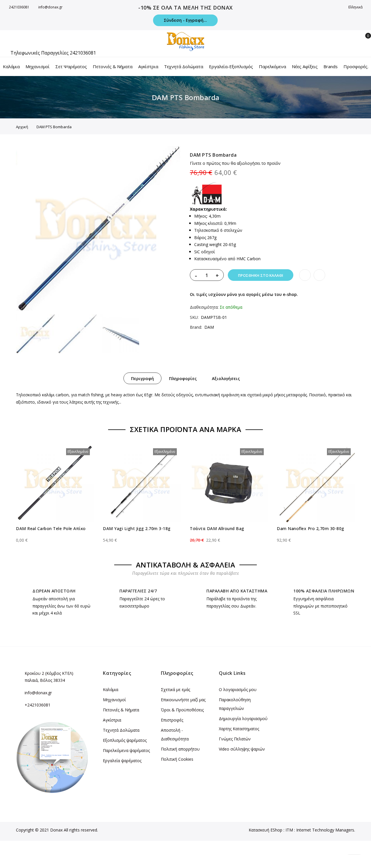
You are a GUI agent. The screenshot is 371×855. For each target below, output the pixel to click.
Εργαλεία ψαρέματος (122, 760)
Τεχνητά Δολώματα (121, 730)
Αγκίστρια (112, 720)
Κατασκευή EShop (265, 830)
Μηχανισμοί (114, 699)
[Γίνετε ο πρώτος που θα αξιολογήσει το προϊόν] (55, 535)
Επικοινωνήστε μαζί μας (183, 699)
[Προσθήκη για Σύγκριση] (319, 275)
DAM (209, 327)
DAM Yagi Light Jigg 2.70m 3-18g (137, 528)
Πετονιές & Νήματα (121, 710)
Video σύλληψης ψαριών (242, 749)
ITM (289, 830)
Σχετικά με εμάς (175, 689)
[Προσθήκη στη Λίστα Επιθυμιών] (305, 275)
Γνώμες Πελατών (235, 739)
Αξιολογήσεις (226, 378)
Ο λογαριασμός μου (238, 689)
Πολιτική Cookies (177, 759)
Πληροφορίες (183, 378)
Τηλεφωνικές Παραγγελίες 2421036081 (53, 53)
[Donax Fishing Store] (185, 41)
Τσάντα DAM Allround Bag (217, 528)
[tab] (142, 378)
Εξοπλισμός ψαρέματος (125, 740)
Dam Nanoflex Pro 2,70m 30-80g (310, 528)
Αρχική (22, 126)
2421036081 (19, 7)
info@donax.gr (50, 7)
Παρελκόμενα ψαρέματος (126, 750)
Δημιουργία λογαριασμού (243, 718)
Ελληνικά (355, 7)
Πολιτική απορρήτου (180, 749)
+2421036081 (37, 705)
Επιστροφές (172, 720)
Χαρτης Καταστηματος (239, 728)
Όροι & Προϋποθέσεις (182, 710)
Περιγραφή (142, 378)
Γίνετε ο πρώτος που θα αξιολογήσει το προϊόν (235, 163)
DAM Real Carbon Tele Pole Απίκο (51, 528)
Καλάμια (110, 689)
